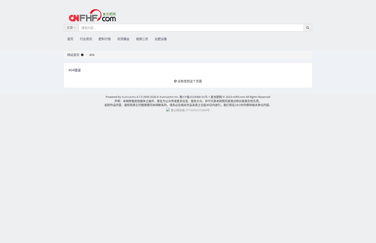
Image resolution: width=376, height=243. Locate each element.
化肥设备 (161, 39)
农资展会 (123, 39)
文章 (70, 27)
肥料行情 (105, 39)
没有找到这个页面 (190, 81)
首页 (70, 39)
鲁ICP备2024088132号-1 (195, 97)
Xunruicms (129, 97)
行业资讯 (86, 39)
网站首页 (73, 55)
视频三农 (142, 39)
